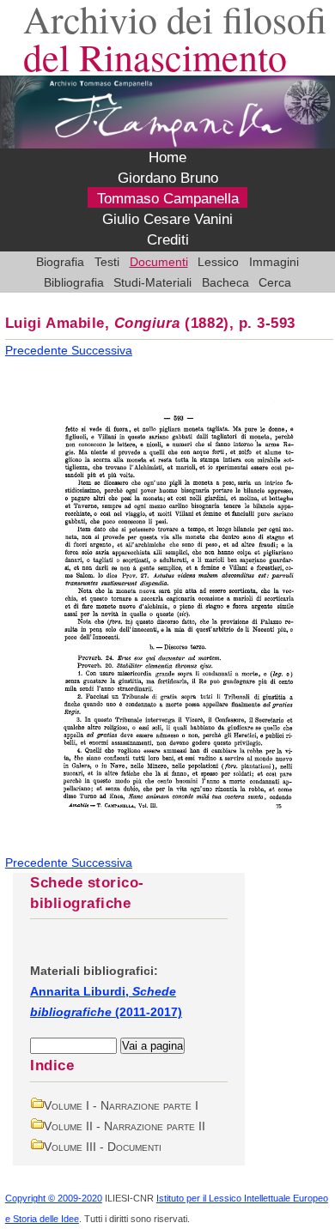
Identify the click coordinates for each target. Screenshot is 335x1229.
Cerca (275, 282)
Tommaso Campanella (168, 199)
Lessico (218, 262)
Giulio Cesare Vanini (167, 219)
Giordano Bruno (168, 178)
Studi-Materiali (152, 282)
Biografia (60, 262)
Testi (106, 262)
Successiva (101, 350)
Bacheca (225, 282)
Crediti (168, 240)
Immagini (274, 262)
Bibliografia (74, 282)
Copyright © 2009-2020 (53, 1198)
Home (167, 158)
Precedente (38, 350)
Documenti (159, 262)
